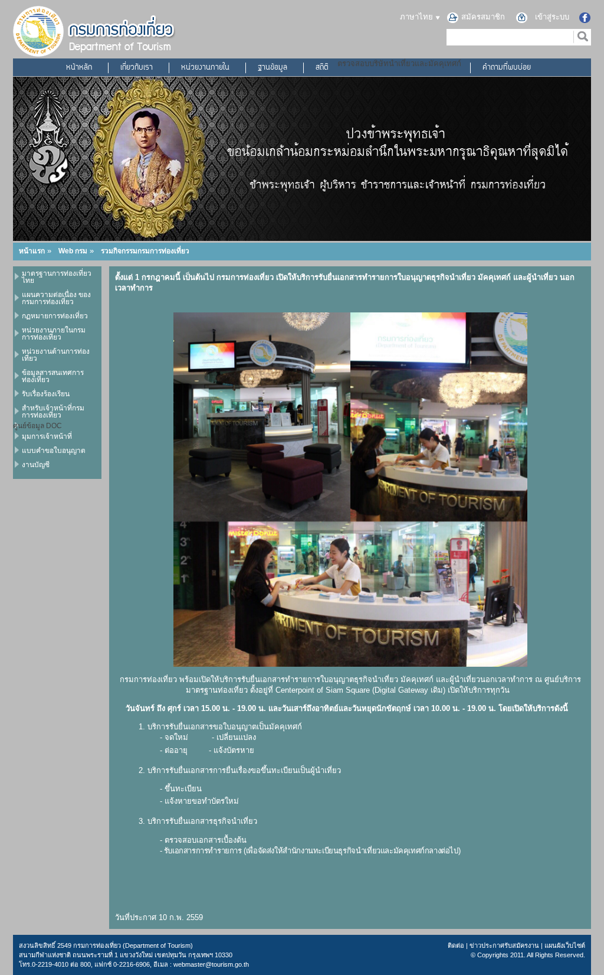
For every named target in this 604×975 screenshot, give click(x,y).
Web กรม (72, 251)
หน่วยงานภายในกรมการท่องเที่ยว (54, 333)
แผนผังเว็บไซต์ (564, 945)
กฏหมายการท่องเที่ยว (55, 316)
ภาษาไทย (417, 16)
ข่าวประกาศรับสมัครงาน (504, 945)
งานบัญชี (36, 465)
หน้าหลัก (79, 68)
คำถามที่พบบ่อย (506, 68)
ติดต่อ (456, 945)
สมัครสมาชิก (483, 16)
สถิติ (322, 68)
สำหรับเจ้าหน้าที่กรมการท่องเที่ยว (53, 411)
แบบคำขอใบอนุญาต (54, 450)
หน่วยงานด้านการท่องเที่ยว (56, 355)
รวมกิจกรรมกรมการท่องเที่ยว (145, 251)
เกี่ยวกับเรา (136, 68)
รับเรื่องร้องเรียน (46, 394)
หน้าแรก (32, 251)
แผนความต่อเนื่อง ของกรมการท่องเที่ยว (56, 298)
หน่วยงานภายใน (205, 68)
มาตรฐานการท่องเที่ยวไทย (56, 277)
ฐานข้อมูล (272, 68)
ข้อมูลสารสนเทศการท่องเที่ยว (53, 376)
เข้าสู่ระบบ (552, 16)
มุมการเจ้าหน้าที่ (47, 436)
